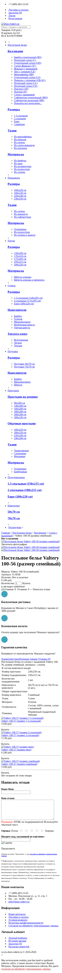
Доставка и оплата (18, 917)
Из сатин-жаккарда (24, 145)
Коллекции (15, 51)
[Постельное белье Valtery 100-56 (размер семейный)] (30, 541)
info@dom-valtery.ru (18, 901)
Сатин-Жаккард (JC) (25, 66)
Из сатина (19, 142)
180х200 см (20, 411)
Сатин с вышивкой (24, 94)
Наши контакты (17, 914)
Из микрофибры (23, 136)
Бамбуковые (20, 471)
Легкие (18, 342)
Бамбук (18, 316)
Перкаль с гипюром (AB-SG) (29, 80)
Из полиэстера (22, 169)
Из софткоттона (22, 217)
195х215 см (20, 261)
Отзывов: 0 (23, 589)
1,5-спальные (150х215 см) (26, 483)
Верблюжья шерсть (24, 324)
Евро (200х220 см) (24, 303)
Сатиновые (20, 453)
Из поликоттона (22, 166)
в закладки (7, 586)
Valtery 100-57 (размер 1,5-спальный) (21, 721)
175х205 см (20, 259)
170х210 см (20, 256)
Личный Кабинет (17, 938)
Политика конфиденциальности (25, 922)
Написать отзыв (41, 589)
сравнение (19, 586)
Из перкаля (20, 139)
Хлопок (18, 319)
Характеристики (10, 659)
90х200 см (19, 403)
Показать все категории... (28, 103)
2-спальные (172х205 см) (27, 300)
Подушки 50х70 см (24, 363)
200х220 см (20, 264)
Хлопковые (20, 229)
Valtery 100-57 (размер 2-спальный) (20, 735)
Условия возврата (17, 920)
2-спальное (20, 118)
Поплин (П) (20, 91)
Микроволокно (22, 322)
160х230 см (20, 193)
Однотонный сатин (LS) (27, 77)
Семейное (19, 124)
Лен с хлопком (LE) (24, 71)
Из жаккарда (21, 214)
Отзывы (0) (44, 659)
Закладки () (15, 943)
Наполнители (17, 310)
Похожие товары (28, 659)
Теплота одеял (17, 334)
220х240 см (20, 196)
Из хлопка (19, 172)
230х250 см (20, 198)
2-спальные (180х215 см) (24, 490)
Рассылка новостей (18, 946)
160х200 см (20, 408)
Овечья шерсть (22, 327)
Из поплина (20, 148)
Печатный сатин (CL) (26, 83)
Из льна (18, 163)
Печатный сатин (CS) (25, 86)
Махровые (19, 456)
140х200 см (20, 405)
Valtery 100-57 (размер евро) (16, 749)
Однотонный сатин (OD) (27, 63)
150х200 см (20, 253)
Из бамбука (20, 160)
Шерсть (18, 384)
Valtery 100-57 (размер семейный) (19, 764)
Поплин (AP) (21, 89)
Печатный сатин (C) (25, 60)
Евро (16, 121)
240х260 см (20, 438)
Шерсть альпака (22, 277)
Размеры (14, 109)
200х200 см (20, 414)
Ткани (12, 130)
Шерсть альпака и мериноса (29, 280)
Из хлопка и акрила (24, 235)
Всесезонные (21, 340)
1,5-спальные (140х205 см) (28, 298)
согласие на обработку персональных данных (26, 969)
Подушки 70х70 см (24, 366)
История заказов (17, 940)
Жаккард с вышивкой (25, 68)
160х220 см (20, 190)
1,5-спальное (21, 115)
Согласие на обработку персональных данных (33, 925)
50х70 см (14, 511)
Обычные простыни (22, 423)
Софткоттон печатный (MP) (29, 100)
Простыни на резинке (23, 396)
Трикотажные (21, 450)
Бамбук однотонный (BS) (27, 57)
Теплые (18, 345)
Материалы (16, 154)
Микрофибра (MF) (24, 74)
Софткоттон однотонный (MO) (31, 97)
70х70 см (14, 518)
